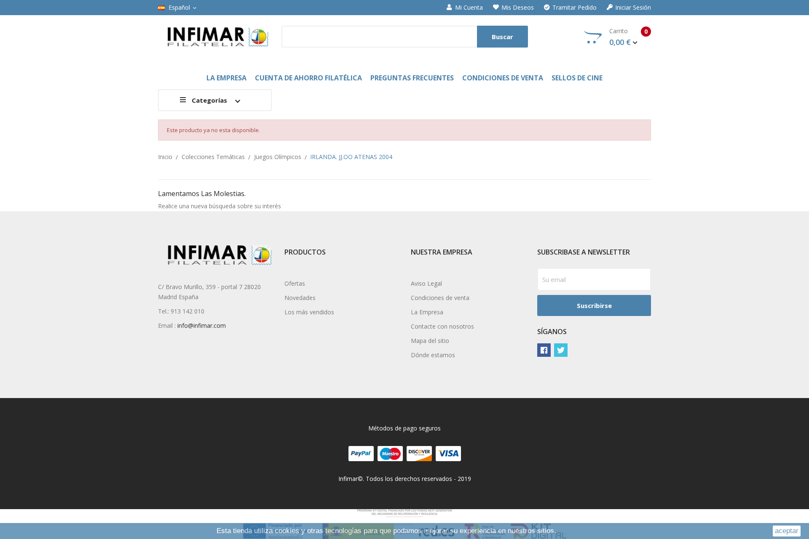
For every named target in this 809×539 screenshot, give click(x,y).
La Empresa (427, 312)
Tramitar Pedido (574, 7)
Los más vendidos (309, 312)
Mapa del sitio (430, 341)
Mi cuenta (469, 7)
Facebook (544, 350)
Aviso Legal (426, 283)
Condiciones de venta (440, 298)
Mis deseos (517, 7)
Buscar (502, 36)
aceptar (786, 531)
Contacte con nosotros (442, 326)
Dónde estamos (433, 355)
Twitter (561, 350)
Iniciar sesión (633, 7)
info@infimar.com (201, 325)
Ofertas (294, 283)
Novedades (300, 298)
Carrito (628, 37)
